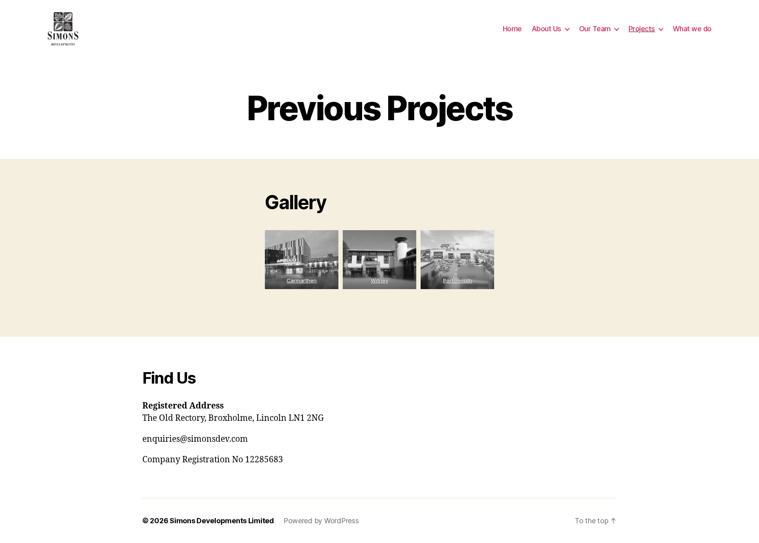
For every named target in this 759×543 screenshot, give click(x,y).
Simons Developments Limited (222, 521)
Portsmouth (457, 280)
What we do (692, 29)
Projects (642, 29)
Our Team (595, 29)
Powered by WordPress (321, 521)
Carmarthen (302, 280)
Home (512, 29)
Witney (379, 280)
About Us (546, 29)
